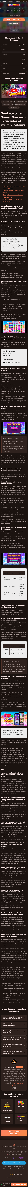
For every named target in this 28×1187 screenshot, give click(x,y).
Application (11, 1)
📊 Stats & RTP (20, 101)
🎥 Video (8, 104)
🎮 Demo (6, 101)
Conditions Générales (18, 1166)
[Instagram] (13, 1088)
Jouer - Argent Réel (14, 19)
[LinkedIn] (15, 1088)
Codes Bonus (20, 1171)
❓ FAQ (14, 107)
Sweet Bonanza (8, 1166)
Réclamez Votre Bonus (19, 1184)
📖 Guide (20, 104)
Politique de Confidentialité (9, 1168)
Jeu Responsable (20, 1168)
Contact (7, 1171)
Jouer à (14, 1133)
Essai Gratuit (14, 23)
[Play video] (14, 91)
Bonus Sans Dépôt (20, 1)
